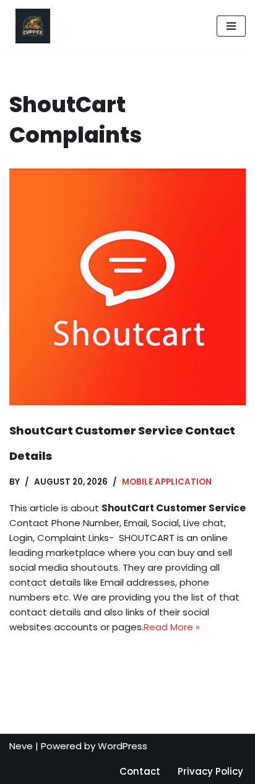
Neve (21, 745)
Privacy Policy (210, 771)
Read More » (172, 626)
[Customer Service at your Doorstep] (29, 26)
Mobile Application (167, 482)
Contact (139, 771)
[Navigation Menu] (231, 26)
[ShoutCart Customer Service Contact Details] (127, 287)
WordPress (122, 745)
